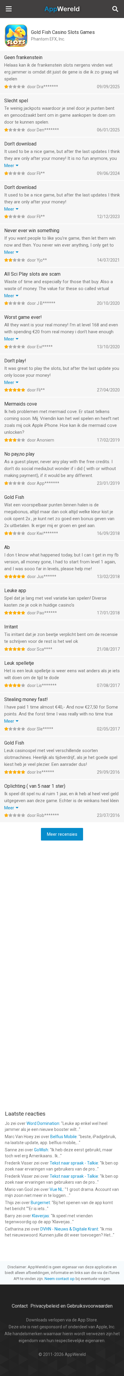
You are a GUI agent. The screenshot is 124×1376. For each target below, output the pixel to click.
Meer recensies (62, 834)
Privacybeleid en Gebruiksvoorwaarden (71, 1306)
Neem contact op (60, 1278)
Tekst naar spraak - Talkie (74, 1163)
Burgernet (40, 1202)
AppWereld (62, 9)
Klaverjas (40, 1215)
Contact (20, 1306)
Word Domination (42, 1123)
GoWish (41, 1149)
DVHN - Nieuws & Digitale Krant (69, 1229)
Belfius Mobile (63, 1136)
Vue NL (56, 1189)
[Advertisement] (62, 908)
